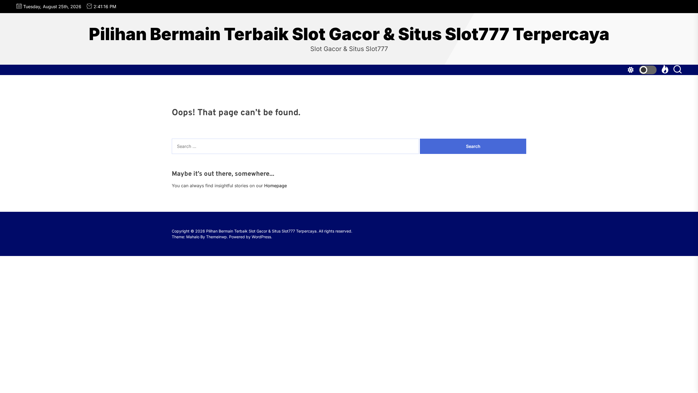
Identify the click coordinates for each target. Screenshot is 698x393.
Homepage (275, 185)
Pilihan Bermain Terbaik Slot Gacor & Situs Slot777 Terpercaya (349, 34)
